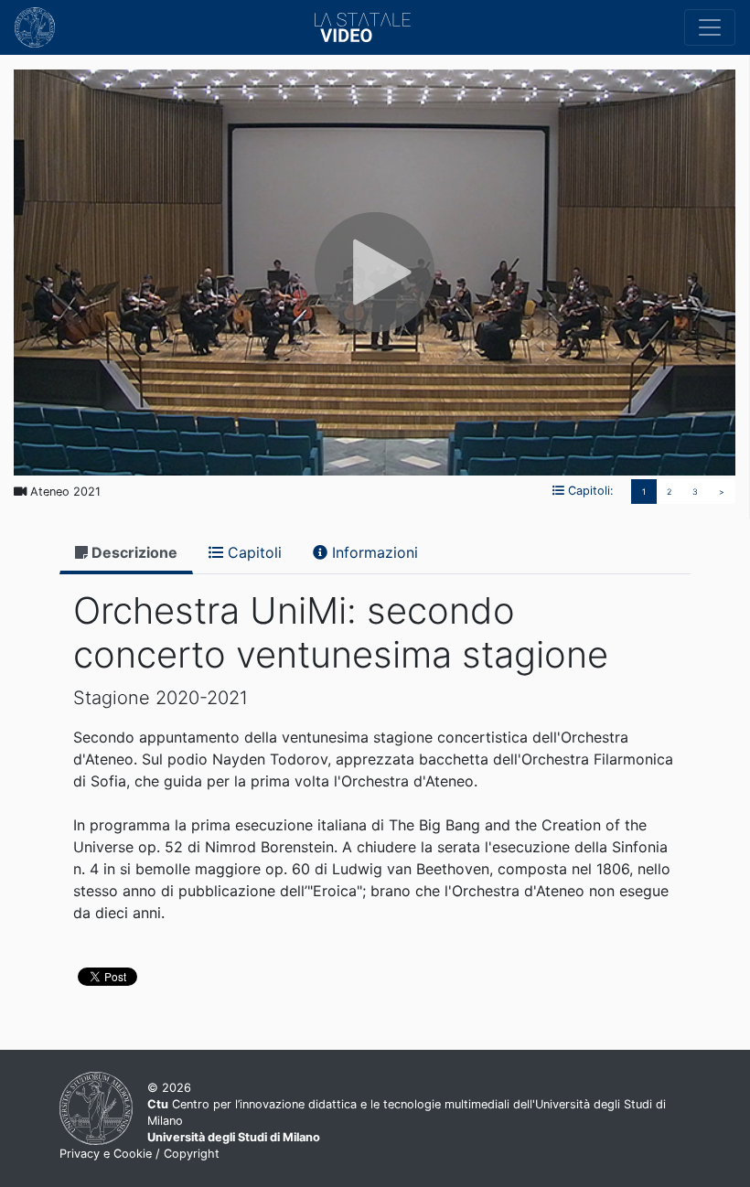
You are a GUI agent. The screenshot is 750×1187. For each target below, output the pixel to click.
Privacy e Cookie (105, 1153)
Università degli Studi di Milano (233, 1137)
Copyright (192, 1153)
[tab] (126, 553)
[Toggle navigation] (709, 27)
